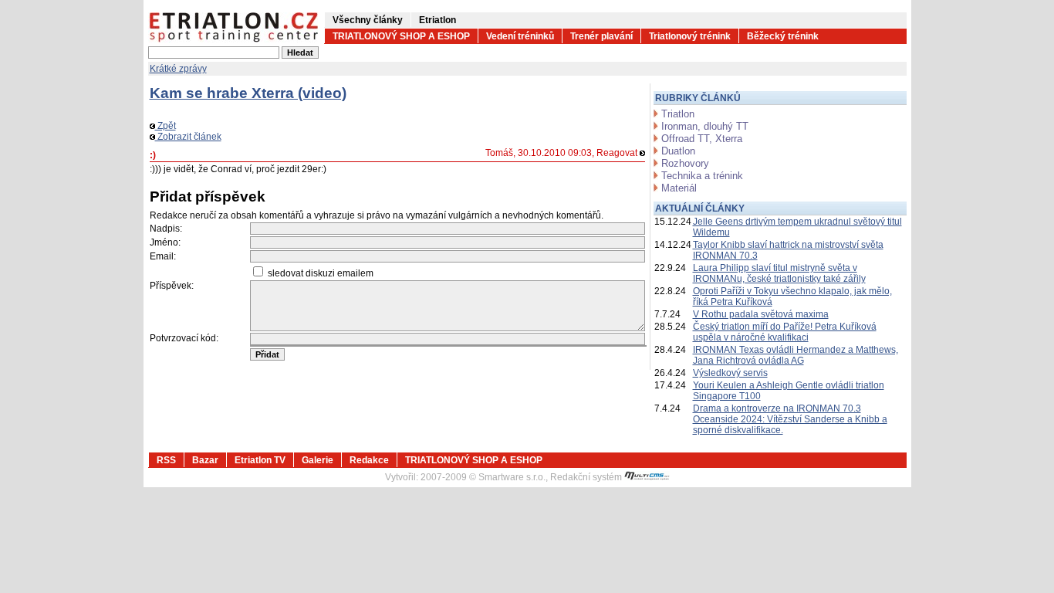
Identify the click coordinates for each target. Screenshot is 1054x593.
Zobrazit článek (188, 136)
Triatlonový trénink (690, 36)
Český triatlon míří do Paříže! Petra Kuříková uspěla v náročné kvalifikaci (785, 332)
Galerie (317, 460)
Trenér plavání (601, 36)
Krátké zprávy (178, 68)
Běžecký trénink (783, 36)
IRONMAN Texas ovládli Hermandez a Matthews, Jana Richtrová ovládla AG (795, 355)
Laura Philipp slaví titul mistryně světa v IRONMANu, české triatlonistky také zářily (779, 273)
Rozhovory (685, 163)
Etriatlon (437, 20)
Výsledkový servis (730, 373)
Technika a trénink (702, 175)
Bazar (205, 460)
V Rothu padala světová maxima (761, 314)
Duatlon (678, 151)
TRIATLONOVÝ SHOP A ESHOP (401, 36)
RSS (166, 460)
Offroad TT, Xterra (701, 138)
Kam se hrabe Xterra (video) (248, 93)
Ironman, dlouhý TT (704, 126)
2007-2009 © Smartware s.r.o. (483, 477)
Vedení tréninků (520, 36)
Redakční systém (587, 477)
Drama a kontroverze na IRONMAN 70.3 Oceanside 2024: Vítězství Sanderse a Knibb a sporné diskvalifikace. (790, 419)
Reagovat (618, 152)
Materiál (679, 188)
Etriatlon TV (260, 460)
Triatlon (677, 114)
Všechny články (368, 20)
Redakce (369, 460)
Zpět (165, 125)
